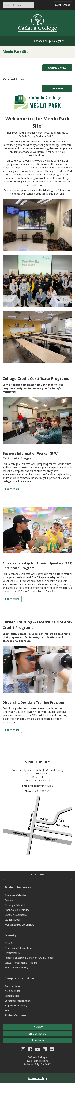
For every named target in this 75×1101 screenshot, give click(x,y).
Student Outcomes (15, 1015)
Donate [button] (39, 1040)
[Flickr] (52, 1050)
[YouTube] (37, 1050)
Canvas (9, 900)
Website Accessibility (16, 967)
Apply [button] (39, 1026)
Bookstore (20, 914)
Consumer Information (18, 1000)
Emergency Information (18, 948)
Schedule (21, 905)
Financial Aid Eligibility (17, 910)
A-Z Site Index (13, 991)
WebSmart (28, 924)
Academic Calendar (15, 895)
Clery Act (10, 943)
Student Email (12, 919)
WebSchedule (12, 924)
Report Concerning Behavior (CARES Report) (30, 957)
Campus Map (12, 995)
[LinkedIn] (45, 1050)
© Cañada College (37, 1078)
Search (8, 1010)
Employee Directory (16, 1005)
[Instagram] (23, 1050)
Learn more (12, 488)
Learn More (12, 598)
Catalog (9, 905)
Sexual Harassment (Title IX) (21, 962)
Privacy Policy (12, 952)
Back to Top (37, 874)
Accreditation (12, 986)
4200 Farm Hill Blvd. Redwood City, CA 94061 (38, 1062)
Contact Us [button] (39, 1033)
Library (8, 914)
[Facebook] (30, 1050)
